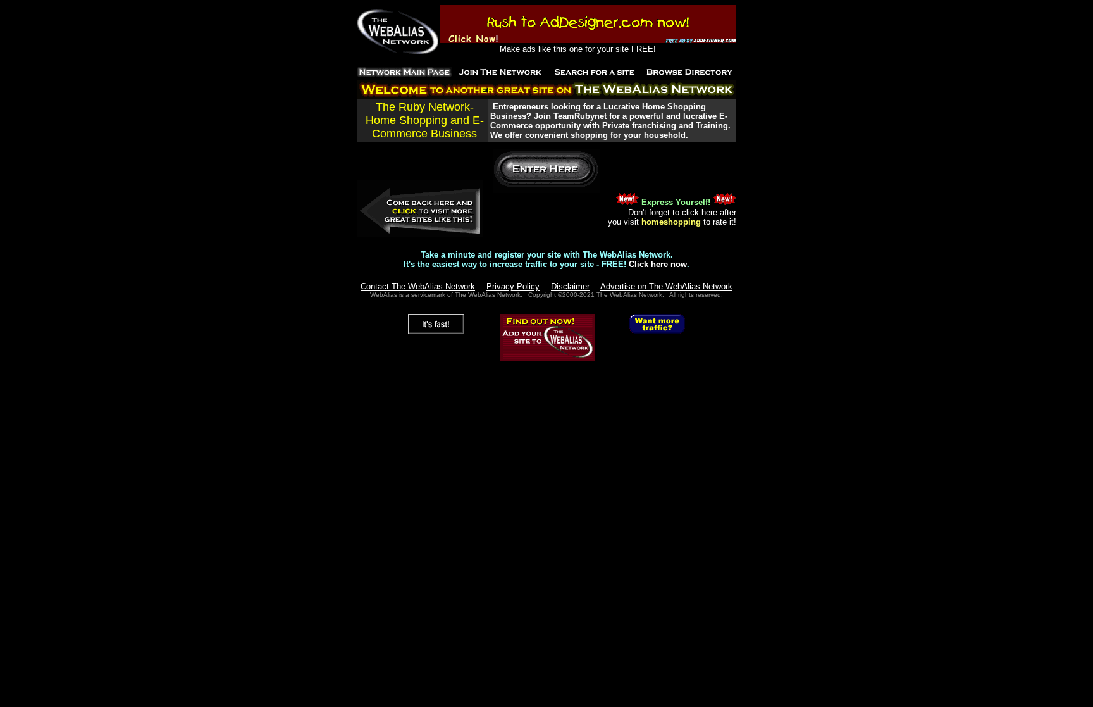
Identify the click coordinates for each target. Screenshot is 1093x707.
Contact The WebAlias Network (418, 286)
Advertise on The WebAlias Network (666, 286)
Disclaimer (570, 286)
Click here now (658, 264)
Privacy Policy (513, 286)
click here (699, 212)
